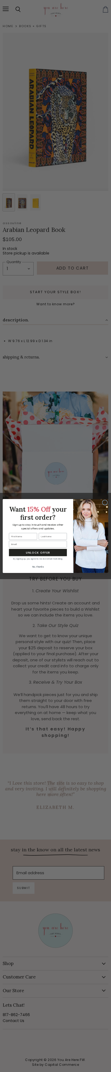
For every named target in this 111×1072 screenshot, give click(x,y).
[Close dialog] (104, 502)
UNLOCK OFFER (38, 552)
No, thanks (38, 567)
